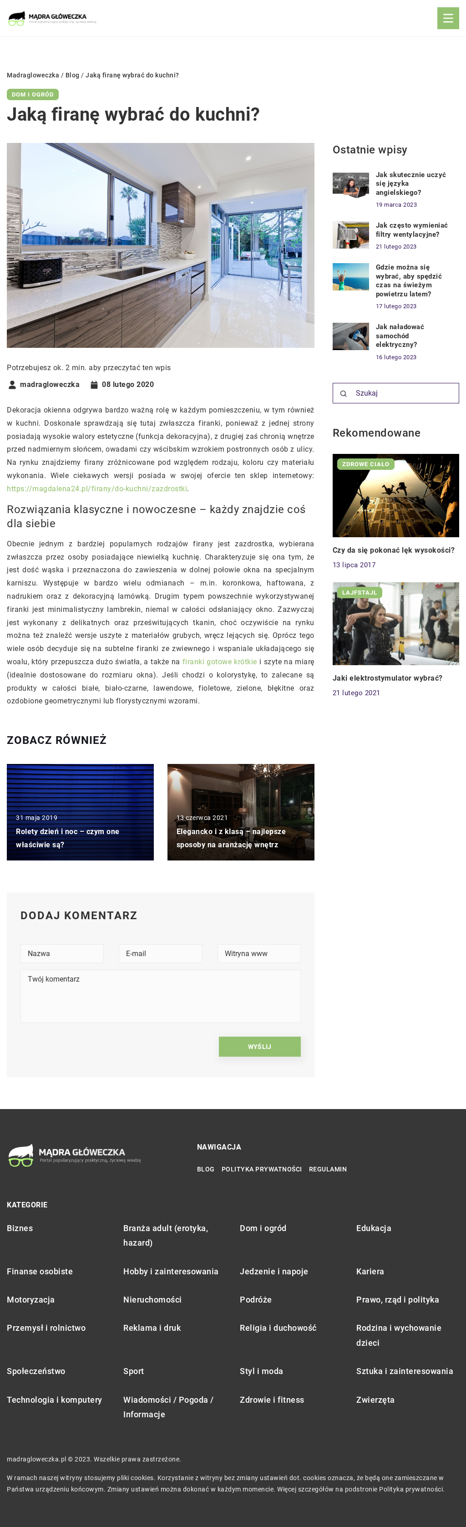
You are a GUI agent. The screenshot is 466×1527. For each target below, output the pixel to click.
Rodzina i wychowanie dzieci (398, 1335)
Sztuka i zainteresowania (404, 1371)
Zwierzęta (375, 1400)
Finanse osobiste (40, 1271)
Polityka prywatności (262, 1169)
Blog (206, 1169)
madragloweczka (50, 385)
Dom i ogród (33, 94)
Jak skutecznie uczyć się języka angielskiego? (411, 184)
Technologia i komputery (54, 1400)
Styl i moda (262, 1371)
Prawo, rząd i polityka (397, 1299)
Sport (133, 1371)
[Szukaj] (344, 394)
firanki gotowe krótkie (219, 661)
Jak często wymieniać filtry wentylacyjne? (412, 230)
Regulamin (328, 1169)
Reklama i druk (152, 1328)
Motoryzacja (31, 1299)
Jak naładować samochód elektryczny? (400, 336)
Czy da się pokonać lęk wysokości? (394, 550)
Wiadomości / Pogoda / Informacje (168, 1407)
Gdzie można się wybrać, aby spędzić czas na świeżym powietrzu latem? (409, 280)
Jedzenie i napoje (274, 1271)
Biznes (20, 1228)
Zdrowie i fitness (272, 1400)
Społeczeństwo (36, 1371)
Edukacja (373, 1228)
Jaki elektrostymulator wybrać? (388, 678)
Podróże (256, 1299)
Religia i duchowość (278, 1328)
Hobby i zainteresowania (171, 1271)
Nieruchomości (152, 1299)
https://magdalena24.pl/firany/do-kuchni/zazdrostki (97, 488)
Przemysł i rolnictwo (46, 1328)
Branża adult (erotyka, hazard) (165, 1235)
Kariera (370, 1271)
